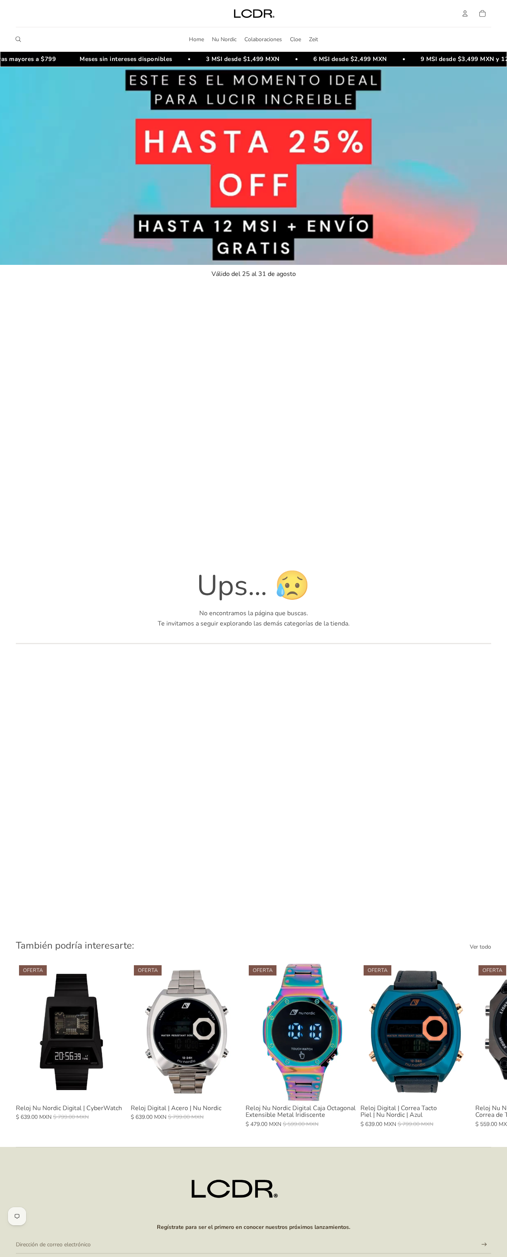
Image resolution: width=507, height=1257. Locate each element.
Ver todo (480, 947)
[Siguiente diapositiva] (482, 1045)
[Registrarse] (484, 1244)
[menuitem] (196, 39)
